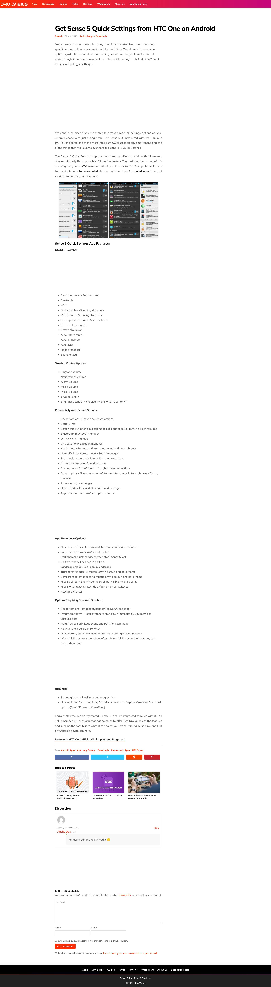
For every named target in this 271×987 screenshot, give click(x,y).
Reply (156, 827)
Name (58, 928)
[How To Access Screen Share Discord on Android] (144, 782)
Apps (85, 969)
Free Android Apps (120, 750)
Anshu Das (64, 831)
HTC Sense (137, 750)
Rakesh (59, 36)
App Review (89, 750)
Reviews (133, 969)
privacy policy (125, 895)
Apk (79, 750)
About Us (162, 969)
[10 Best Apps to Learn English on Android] (109, 782)
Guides (111, 969)
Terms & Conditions (142, 978)
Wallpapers (147, 969)
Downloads (101, 36)
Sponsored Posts (180, 969)
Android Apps (87, 36)
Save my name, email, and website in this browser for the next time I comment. (93, 941)
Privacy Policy (126, 978)
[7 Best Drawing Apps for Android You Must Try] (73, 782)
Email (94, 928)
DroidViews (15, 4)
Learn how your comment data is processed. (130, 953)
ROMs (121, 969)
